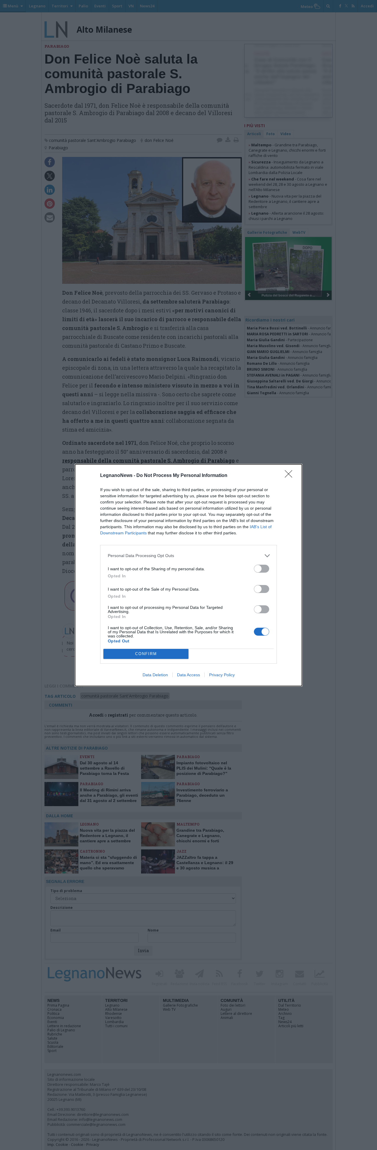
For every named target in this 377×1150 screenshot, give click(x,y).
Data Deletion (155, 674)
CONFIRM (146, 654)
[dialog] (188, 575)
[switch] (261, 569)
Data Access (188, 674)
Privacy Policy (222, 674)
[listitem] (188, 556)
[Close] (290, 475)
